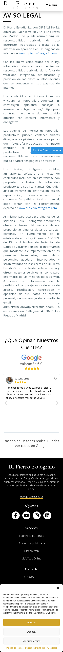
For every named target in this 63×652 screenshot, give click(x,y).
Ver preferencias (31, 641)
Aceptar (31, 622)
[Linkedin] (47, 515)
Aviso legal (52, 648)
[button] (58, 588)
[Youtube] (26, 515)
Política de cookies (15, 648)
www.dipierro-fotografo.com (37, 53)
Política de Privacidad (35, 648)
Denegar (31, 631)
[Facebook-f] (16, 515)
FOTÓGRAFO (22, 8)
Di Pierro (22, 3)
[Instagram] (37, 515)
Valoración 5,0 (31, 364)
